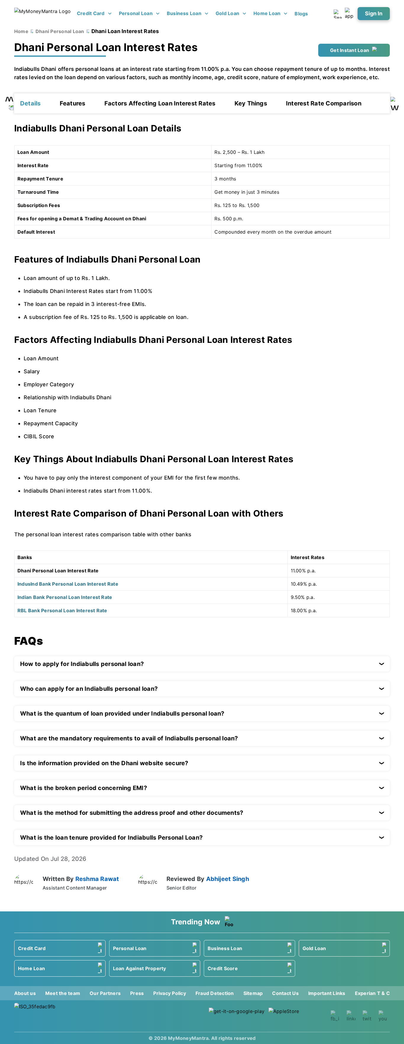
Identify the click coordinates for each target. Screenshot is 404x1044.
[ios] (297, 1016)
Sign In (373, 13)
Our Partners (105, 993)
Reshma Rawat (97, 878)
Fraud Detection (214, 993)
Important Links (326, 993)
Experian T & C (372, 993)
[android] (237, 1016)
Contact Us (285, 993)
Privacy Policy (169, 993)
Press (137, 993)
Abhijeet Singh (227, 878)
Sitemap (253, 993)
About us (25, 993)
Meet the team (62, 993)
